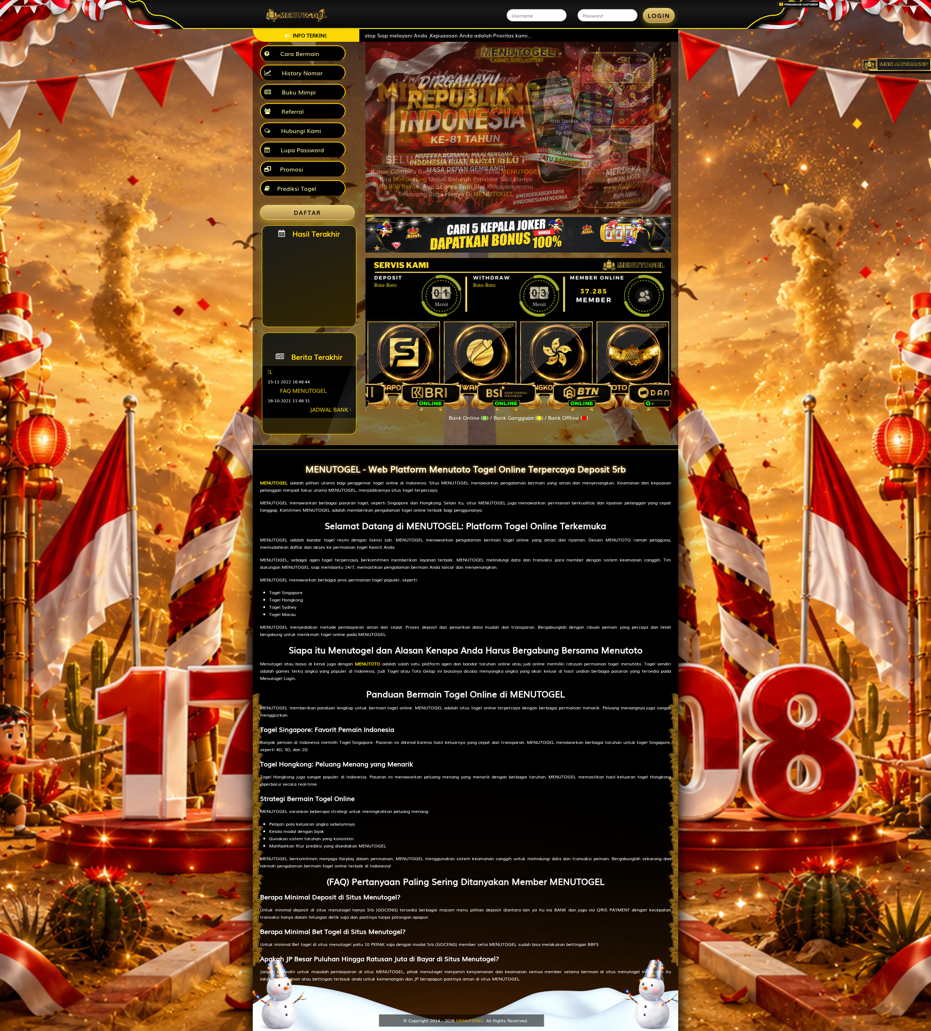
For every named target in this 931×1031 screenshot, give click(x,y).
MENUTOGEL (274, 482)
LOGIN (659, 15)
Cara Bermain (298, 53)
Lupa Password (300, 149)
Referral (291, 111)
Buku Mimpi (297, 92)
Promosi (290, 169)
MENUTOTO (367, 663)
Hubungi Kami (299, 130)
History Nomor (300, 72)
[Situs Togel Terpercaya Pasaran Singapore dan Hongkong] (518, 231)
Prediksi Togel (296, 188)
